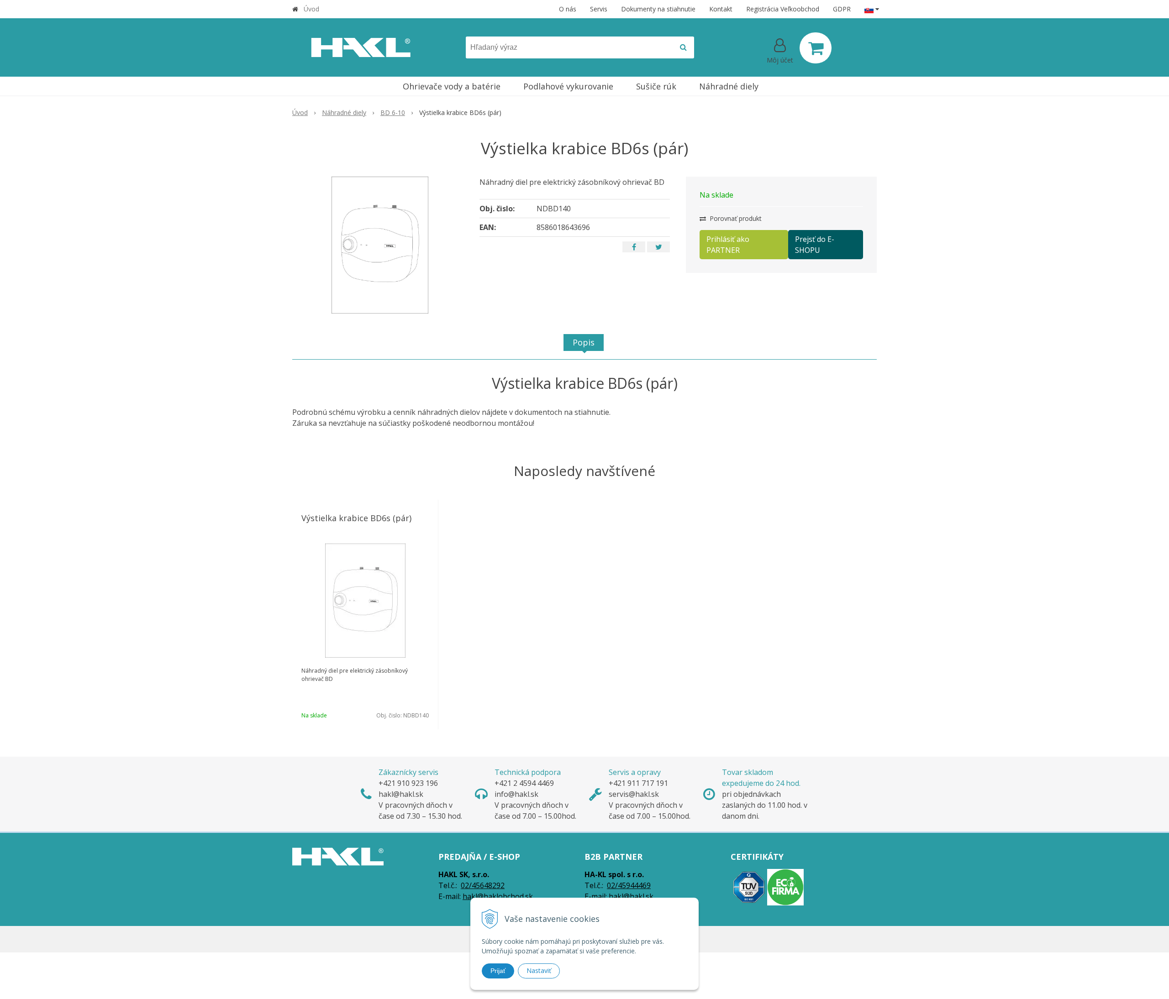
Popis (584, 342)
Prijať (498, 970)
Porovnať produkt (735, 218)
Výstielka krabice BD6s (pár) (356, 518)
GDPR (842, 9)
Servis (598, 9)
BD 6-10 (392, 112)
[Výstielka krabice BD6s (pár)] (380, 245)
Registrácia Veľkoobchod (782, 9)
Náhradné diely (344, 112)
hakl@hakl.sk (631, 896)
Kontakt (720, 9)
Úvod (311, 9)
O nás (567, 9)
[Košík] (815, 48)
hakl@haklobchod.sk (498, 896)
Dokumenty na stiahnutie (658, 9)
